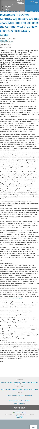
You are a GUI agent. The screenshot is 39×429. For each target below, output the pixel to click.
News (6, 10)
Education (9, 382)
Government (34, 382)
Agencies (8, 389)
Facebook (12, 401)
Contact (26, 389)
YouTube (27, 401)
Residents (16, 384)
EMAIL (33, 427)
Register (20, 389)
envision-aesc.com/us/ (15, 298)
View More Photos (20, 408)
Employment (20, 3)
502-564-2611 (3, 40)
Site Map (31, 389)
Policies (14, 395)
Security (9, 395)
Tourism (22, 384)
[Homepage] (9, 3)
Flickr (22, 401)
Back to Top (19, 417)
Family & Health (26, 382)
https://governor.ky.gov (6, 41)
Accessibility (28, 395)
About (2, 389)
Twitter (18, 401)
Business (3, 382)
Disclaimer (21, 395)
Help (36, 389)
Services (14, 389)
